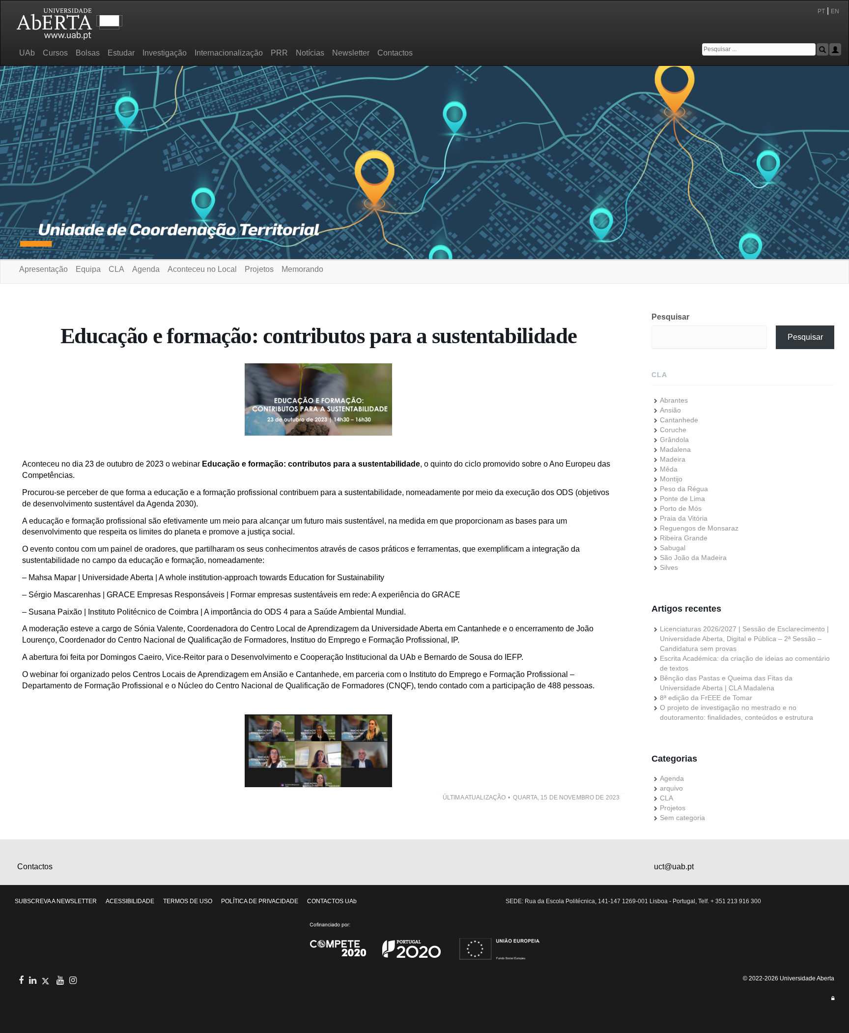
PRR (279, 53)
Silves (669, 567)
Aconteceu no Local (202, 269)
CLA (116, 269)
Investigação (164, 53)
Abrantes (674, 400)
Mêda (669, 469)
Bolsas (88, 53)
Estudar (121, 53)
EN (836, 11)
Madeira (672, 459)
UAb (27, 53)
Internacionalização (229, 53)
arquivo (671, 788)
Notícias (310, 53)
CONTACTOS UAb (332, 901)
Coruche (673, 430)
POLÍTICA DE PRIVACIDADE (259, 901)
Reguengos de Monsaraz (699, 528)
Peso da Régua (684, 489)
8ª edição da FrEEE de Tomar (706, 698)
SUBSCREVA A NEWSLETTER (56, 901)
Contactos (395, 53)
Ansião (670, 410)
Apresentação (43, 269)
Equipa (88, 269)
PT (821, 11)
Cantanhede (679, 420)
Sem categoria (682, 818)
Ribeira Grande (684, 538)
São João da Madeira (693, 557)
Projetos (259, 269)
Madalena (675, 449)
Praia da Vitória (684, 518)
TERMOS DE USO (187, 901)
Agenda (146, 269)
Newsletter (350, 53)
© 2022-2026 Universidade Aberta (788, 978)
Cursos (55, 53)
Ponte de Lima (682, 498)
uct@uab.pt (674, 866)
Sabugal (672, 548)
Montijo (671, 479)
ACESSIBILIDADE (130, 901)
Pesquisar (670, 317)
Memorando (302, 269)
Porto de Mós (681, 508)
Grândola (674, 439)
